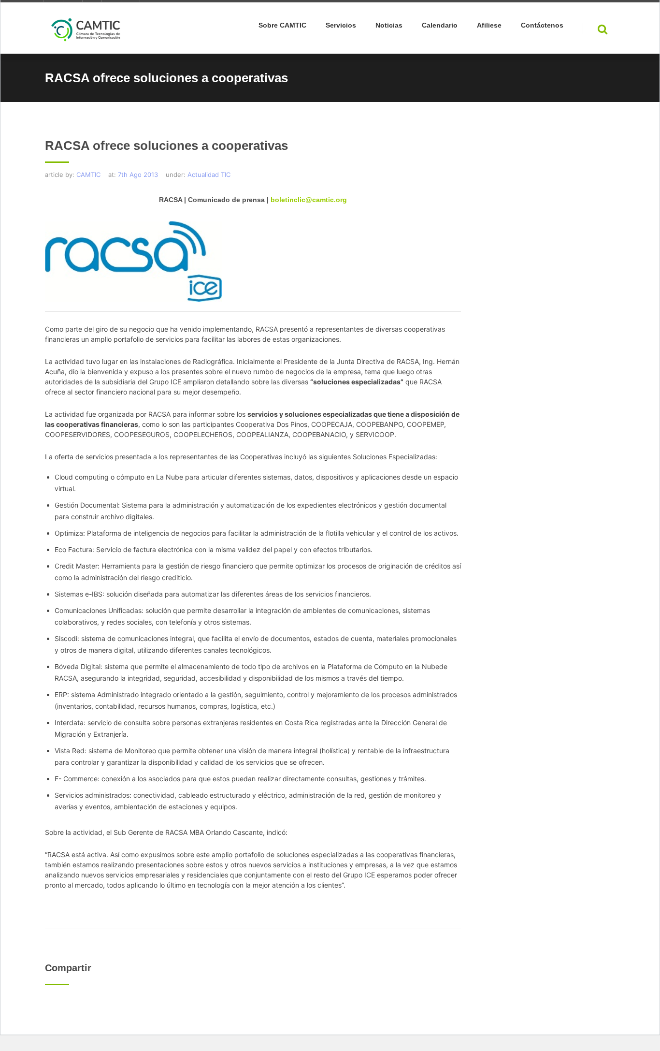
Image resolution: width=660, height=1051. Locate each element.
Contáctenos (542, 25)
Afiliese (489, 25)
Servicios (341, 25)
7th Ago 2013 (138, 174)
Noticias (388, 25)
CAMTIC (88, 174)
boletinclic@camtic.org (309, 200)
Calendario (440, 25)
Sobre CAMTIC (282, 25)
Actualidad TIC (208, 174)
